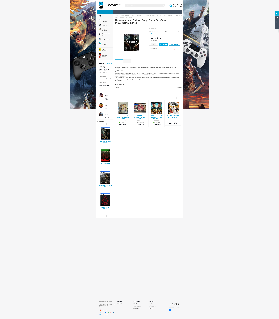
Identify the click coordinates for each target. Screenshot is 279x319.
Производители (152, 306)
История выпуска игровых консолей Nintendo (107, 96)
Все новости (109, 63)
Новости (119, 304)
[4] (154, 28)
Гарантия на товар (137, 308)
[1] (150, 28)
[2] (151, 28)
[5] (155, 28)
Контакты (167, 11)
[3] (152, 28)
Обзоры (151, 308)
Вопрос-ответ (152, 304)
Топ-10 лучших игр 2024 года (105, 78)
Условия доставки (137, 306)
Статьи (148, 11)
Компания (119, 301)
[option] (105, 137)
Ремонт (118, 11)
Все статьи (109, 91)
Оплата (128, 11)
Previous (178, 98)
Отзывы (157, 11)
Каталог (102, 11)
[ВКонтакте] (170, 310)
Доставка (137, 11)
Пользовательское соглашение (105, 306)
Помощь (151, 301)
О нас (177, 11)
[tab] (152, 33)
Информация (136, 301)
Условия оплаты (136, 304)
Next (180, 98)
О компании (119, 303)
